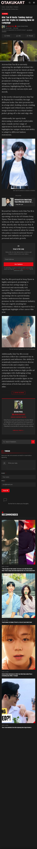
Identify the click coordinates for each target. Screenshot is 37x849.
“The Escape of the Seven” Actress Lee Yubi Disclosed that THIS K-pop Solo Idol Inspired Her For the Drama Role (18, 570)
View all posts (18, 430)
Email (3, 480)
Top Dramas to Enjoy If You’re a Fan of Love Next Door (17, 622)
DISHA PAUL (11, 26)
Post (4, 490)
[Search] (29, 2)
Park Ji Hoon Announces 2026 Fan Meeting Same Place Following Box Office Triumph (17, 675)
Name (3, 473)
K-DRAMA (4, 13)
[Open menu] (34, 2)
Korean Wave (9, 7)
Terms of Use (17, 269)
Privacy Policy (26, 269)
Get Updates (19, 264)
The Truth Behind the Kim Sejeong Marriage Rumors (16, 728)
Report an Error (19, 393)
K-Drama (16, 7)
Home (3, 7)
